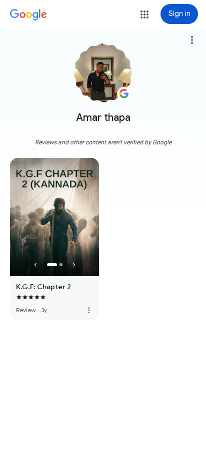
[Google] (28, 15)
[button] (144, 14)
